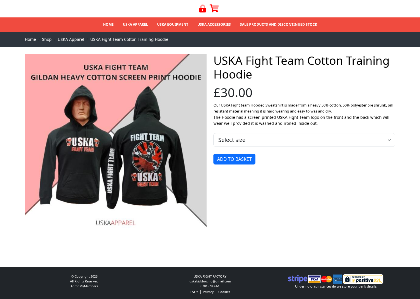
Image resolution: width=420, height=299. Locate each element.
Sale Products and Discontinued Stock (278, 24)
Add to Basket (234, 159)
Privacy (208, 292)
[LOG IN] (202, 10)
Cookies (224, 292)
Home (108, 24)
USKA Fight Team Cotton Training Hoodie (129, 39)
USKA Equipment (172, 24)
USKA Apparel (135, 24)
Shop (47, 39)
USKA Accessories (214, 24)
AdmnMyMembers (84, 286)
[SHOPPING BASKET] (214, 10)
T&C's (194, 292)
